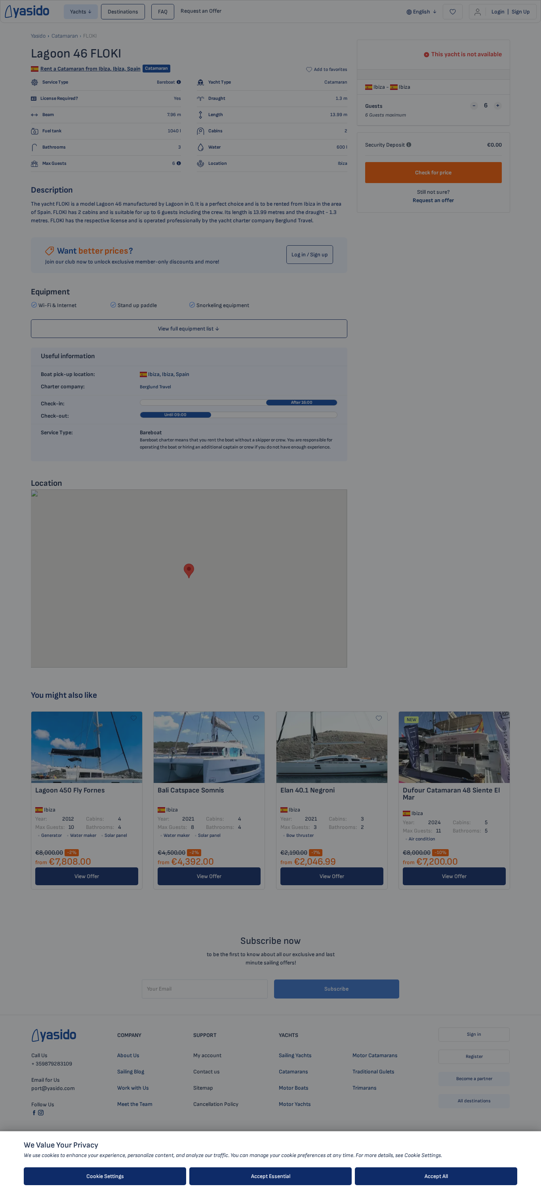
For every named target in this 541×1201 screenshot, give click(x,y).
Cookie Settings (105, 1176)
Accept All (436, 1176)
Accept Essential (270, 1176)
